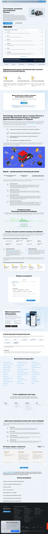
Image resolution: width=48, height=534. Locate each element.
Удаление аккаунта (27, 530)
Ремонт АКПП (19, 381)
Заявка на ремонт (41, 1)
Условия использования (21, 530)
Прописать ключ (5, 374)
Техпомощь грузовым (27, 521)
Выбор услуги (30, 300)
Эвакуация (33, 383)
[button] (8, 23)
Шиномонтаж (19, 376)
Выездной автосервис (20, 365)
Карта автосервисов (25, 1)
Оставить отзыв (24, 467)
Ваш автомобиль (15, 288)
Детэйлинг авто (34, 376)
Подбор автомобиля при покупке (22, 374)
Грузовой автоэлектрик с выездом (22, 362)
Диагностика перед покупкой (36, 374)
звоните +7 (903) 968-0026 (31, 123)
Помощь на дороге (34, 362)
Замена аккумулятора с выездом (36, 367)
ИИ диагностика (14, 1)
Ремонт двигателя (5, 383)
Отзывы (21, 1)
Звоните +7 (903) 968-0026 (8, 472)
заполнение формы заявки (11, 251)
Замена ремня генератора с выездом (22, 369)
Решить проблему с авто (35, 381)
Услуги (9, 1)
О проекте (30, 1)
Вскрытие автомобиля (6, 369)
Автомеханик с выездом (6, 365)
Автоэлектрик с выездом (6, 362)
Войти (38, 1)
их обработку (32, 303)
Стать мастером (41, 527)
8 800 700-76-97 (6, 508)
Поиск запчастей (5, 376)
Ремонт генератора (34, 365)
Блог (32, 1)
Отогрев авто (19, 367)
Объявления (18, 1)
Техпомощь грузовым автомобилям (8, 381)
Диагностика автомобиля (7, 367)
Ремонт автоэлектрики (20, 383)
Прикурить (33, 369)
